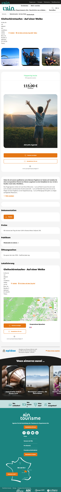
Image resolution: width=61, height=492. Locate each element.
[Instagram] (28, 432)
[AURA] (52, 490)
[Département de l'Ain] (29, 490)
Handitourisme (56, 2)
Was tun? (40, 405)
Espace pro (32, 2)
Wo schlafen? (16, 405)
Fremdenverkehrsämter (30, 450)
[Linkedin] (36, 432)
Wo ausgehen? (52, 405)
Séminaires (47, 2)
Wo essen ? (29, 405)
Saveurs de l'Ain (28, 441)
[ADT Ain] (8, 8)
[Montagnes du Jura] (40, 490)
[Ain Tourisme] (20, 490)
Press (25, 436)
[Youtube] (32, 432)
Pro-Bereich (27, 445)
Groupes (40, 2)
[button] (52, 8)
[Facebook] (24, 432)
